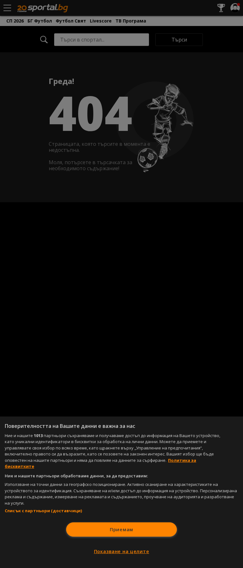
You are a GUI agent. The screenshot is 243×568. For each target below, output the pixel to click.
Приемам (121, 529)
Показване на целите (121, 551)
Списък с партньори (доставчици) (43, 510)
